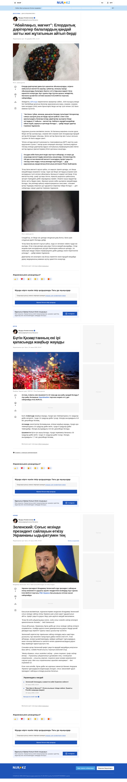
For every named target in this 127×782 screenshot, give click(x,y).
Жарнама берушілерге (105, 768)
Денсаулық (16, 13)
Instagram (71, 313)
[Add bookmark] (15, 108)
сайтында (33, 102)
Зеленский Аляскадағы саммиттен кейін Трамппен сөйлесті (47, 682)
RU (102, 3)
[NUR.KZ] (63, 2)
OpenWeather (44, 397)
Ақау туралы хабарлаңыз (85, 768)
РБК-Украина (44, 593)
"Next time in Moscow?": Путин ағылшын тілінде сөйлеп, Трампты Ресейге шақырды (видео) (49, 689)
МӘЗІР (19, 3)
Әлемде (15, 515)
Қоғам (15, 326)
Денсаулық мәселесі (28, 13)
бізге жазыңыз (44, 266)
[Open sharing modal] (15, 102)
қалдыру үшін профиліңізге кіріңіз (55, 295)
